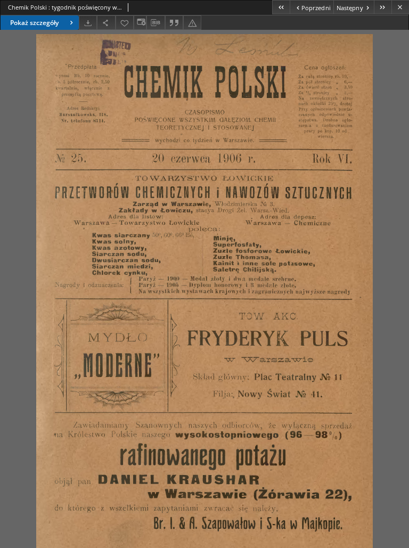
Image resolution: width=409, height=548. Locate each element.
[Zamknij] (400, 7)
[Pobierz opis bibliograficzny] (155, 22)
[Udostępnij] (106, 22)
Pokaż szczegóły (34, 22)
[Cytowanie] (174, 22)
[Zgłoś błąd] (192, 22)
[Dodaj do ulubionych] (125, 22)
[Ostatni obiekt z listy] (382, 7)
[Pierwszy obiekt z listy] (281, 7)
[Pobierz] (88, 22)
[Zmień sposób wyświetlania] (140, 22)
